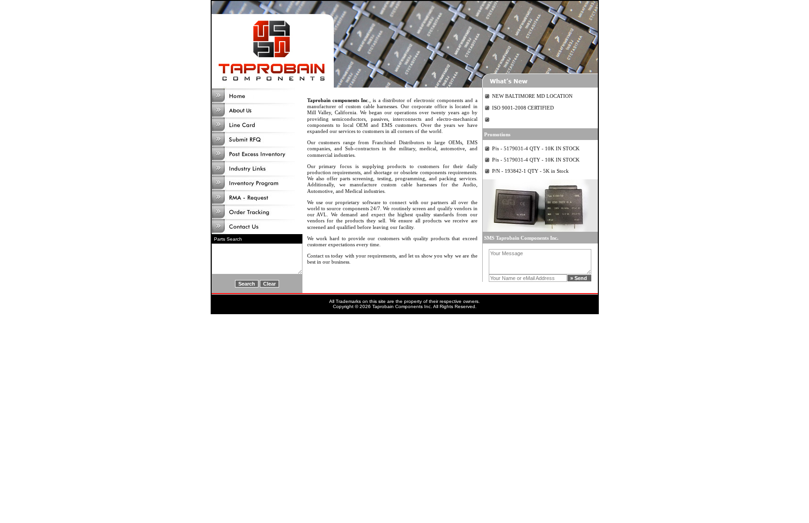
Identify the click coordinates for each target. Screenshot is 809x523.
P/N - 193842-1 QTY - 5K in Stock (530, 171)
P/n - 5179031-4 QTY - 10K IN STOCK (536, 148)
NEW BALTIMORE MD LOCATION (532, 96)
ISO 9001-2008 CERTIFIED (523, 107)
